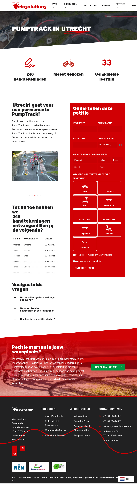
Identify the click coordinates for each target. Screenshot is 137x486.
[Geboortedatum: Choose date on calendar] (120, 144)
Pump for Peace (82, 421)
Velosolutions (80, 416)
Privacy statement (74, 477)
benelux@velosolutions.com (114, 426)
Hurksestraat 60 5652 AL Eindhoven (112, 433)
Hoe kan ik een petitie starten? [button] (37, 319)
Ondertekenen (84, 268)
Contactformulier (111, 441)
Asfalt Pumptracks (54, 416)
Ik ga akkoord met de (93, 255)
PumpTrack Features (55, 435)
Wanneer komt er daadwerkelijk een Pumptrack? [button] (37, 309)
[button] (29, 196)
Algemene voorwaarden (94, 477)
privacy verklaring (103, 255)
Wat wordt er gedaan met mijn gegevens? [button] (37, 298)
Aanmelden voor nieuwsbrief (88, 261)
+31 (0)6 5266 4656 (112, 416)
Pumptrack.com (82, 435)
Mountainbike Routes (55, 430)
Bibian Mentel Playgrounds (52, 423)
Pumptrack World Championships (82, 428)
